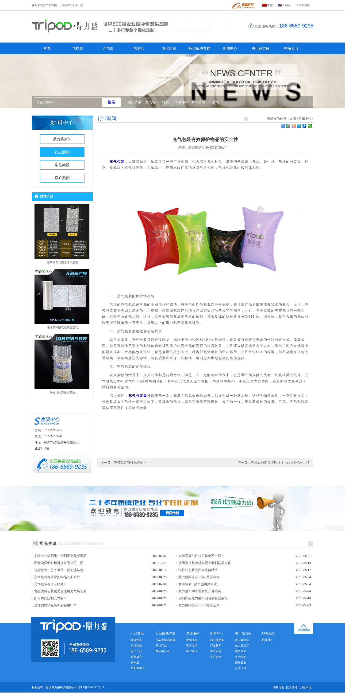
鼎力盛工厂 (242, 645)
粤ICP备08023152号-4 (90, 687)
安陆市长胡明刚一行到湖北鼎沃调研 (60, 556)
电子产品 (136, 651)
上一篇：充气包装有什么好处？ (124, 462)
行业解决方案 (199, 48)
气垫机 (138, 48)
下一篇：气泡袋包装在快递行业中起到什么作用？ (274, 462)
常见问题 (62, 165)
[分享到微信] (310, 126)
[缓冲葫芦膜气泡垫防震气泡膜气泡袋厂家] (61, 322)
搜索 (111, 102)
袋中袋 (135, 662)
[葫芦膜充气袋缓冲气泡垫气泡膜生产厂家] (61, 257)
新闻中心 (230, 48)
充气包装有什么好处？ (50, 584)
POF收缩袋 (180, 102)
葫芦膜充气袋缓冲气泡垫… (64, 262)
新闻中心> (305, 119)
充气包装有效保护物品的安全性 (57, 577)
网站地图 (304, 5)
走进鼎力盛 (242, 640)
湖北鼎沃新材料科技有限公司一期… (60, 563)
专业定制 (169, 48)
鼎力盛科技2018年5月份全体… (200, 577)
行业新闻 (62, 152)
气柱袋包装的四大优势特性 (198, 570)
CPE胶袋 (198, 102)
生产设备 (240, 656)
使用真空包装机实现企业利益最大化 (204, 563)
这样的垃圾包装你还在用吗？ (55, 605)
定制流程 (191, 640)
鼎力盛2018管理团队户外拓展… (201, 591)
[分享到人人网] (305, 126)
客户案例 (62, 178)
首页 (46, 48)
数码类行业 (163, 651)
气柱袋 (77, 48)
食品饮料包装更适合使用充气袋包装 (60, 591)
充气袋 (108, 48)
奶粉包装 (136, 645)
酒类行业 (161, 645)
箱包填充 (136, 656)
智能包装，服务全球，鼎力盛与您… (60, 570)
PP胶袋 (214, 102)
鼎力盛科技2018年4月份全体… (200, 605)
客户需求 (191, 645)
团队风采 (240, 651)
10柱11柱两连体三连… (64, 392)
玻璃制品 (136, 640)
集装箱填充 (138, 668)
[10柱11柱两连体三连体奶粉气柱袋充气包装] (61, 387)
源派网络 (305, 687)
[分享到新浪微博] (294, 126)
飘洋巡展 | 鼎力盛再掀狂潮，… (201, 584)
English (287, 5)
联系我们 (291, 48)
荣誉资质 (240, 662)
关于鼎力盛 (260, 48)
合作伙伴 (240, 668)
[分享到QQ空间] (288, 126)
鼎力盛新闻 (62, 139)
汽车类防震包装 (165, 640)
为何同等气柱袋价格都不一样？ (201, 556)
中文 (270, 5)
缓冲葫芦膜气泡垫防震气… (64, 327)
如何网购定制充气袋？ (50, 598)
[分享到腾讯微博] (299, 126)
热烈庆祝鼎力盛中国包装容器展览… (204, 598)
